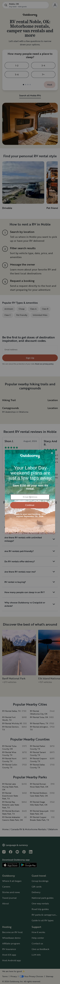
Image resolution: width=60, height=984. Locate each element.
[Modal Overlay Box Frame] (30, 492)
